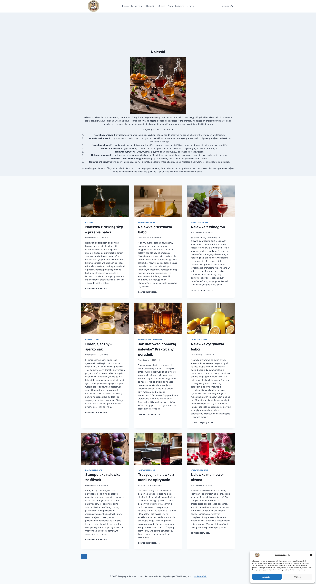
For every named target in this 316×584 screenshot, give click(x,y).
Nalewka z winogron (208, 227)
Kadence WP (200, 576)
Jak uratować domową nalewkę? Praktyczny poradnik (157, 349)
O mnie (190, 6)
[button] (311, 555)
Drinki (88, 339)
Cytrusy (195, 339)
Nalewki (89, 222)
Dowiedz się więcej (96, 289)
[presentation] (105, 201)
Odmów (297, 577)
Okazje (161, 6)
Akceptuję (267, 577)
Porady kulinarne (176, 6)
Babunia (93, 238)
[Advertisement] (158, 30)
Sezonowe (150, 222)
